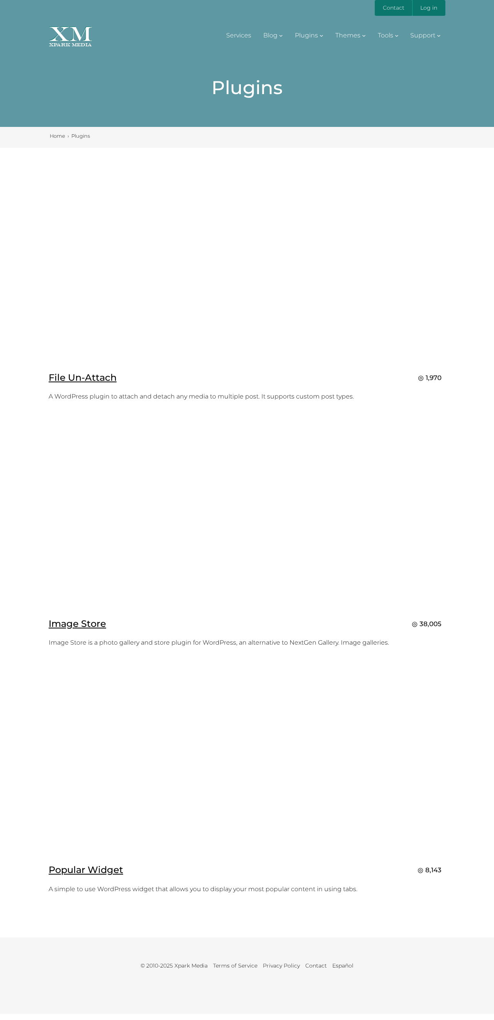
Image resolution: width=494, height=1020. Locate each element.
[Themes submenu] (364, 35)
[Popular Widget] (247, 851)
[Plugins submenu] (321, 35)
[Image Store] (247, 604)
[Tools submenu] (397, 35)
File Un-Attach (83, 377)
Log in (428, 7)
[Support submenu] (439, 35)
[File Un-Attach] (247, 358)
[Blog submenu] (281, 35)
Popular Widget (86, 869)
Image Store (77, 623)
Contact (393, 7)
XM (70, 34)
